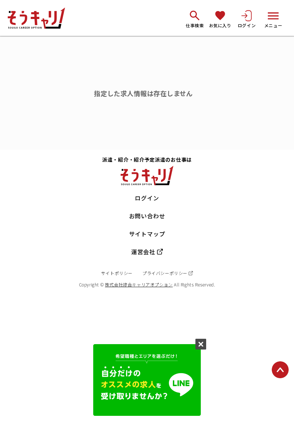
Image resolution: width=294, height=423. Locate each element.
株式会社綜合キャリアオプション (139, 284)
